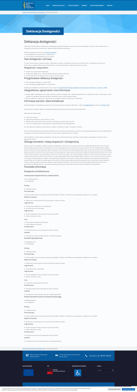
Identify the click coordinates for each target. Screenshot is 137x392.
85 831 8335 (105, 105)
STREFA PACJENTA (73, 5)
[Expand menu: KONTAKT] (113, 5)
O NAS (47, 5)
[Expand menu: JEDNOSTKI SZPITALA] (65, 5)
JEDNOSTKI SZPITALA (59, 5)
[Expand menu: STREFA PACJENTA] (79, 5)
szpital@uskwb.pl (88, 105)
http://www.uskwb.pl (50, 52)
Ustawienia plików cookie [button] (114, 389)
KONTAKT (109, 5)
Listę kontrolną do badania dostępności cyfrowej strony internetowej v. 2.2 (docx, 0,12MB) (83, 88)
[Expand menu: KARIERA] (87, 5)
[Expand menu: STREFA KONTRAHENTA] (104, 5)
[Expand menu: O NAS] (50, 5)
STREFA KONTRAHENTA (97, 5)
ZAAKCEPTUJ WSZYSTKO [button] (128, 389)
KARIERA (84, 5)
